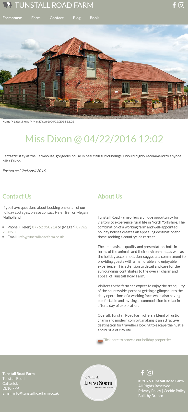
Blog (77, 17)
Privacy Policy (149, 390)
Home (6, 121)
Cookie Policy (175, 390)
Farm (35, 17)
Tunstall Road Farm (54, 4)
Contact (57, 17)
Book (94, 17)
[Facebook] (174, 5)
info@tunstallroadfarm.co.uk (41, 237)
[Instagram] (182, 5)
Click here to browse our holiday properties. (137, 339)
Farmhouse (12, 17)
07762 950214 (44, 227)
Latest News (21, 121)
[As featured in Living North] (98, 400)
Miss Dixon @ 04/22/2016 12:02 (53, 121)
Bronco (157, 395)
